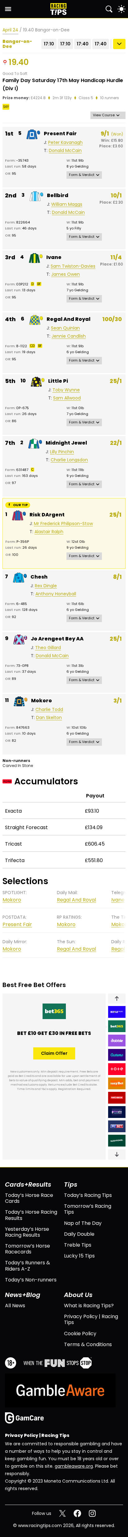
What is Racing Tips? (89, 1306)
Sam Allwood (67, 398)
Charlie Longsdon (69, 460)
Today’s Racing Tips (88, 1195)
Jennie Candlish (69, 336)
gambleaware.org (74, 1466)
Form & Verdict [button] (81, 174)
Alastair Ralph (48, 531)
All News (15, 1306)
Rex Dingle (46, 585)
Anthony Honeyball (55, 594)
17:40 (83, 44)
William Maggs (66, 204)
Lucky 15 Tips (79, 1256)
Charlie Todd (49, 709)
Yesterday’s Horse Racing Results (27, 1232)
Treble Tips (77, 1245)
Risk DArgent (47, 514)
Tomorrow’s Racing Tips (87, 1209)
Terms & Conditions (88, 1344)
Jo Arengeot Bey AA (57, 638)
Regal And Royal (68, 319)
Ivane (54, 257)
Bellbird (57, 195)
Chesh (39, 576)
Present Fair (60, 133)
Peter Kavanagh (65, 142)
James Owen (65, 274)
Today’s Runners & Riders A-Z (27, 1266)
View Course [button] (104, 115)
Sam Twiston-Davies (73, 266)
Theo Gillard (48, 647)
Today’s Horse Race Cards (29, 1198)
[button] (117, 999)
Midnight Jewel (66, 442)
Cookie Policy (80, 1333)
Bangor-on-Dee (17, 44)
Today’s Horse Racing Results (31, 1215)
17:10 (49, 44)
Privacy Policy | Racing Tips (91, 1319)
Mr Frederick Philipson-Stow (63, 523)
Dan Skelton (49, 717)
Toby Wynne (66, 390)
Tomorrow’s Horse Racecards (27, 1249)
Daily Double (79, 1234)
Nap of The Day (83, 1223)
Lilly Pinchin (62, 452)
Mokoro (41, 700)
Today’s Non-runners (31, 1280)
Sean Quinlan (65, 328)
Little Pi (58, 381)
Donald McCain (65, 150)
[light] (121, 9)
